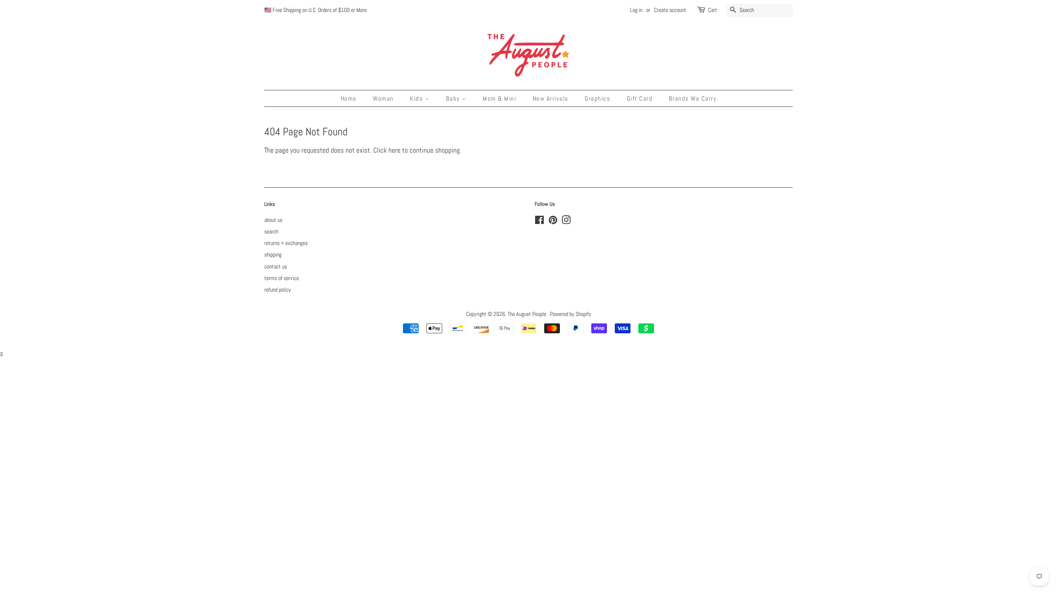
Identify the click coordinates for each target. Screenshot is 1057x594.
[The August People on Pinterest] (552, 221)
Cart (712, 10)
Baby (454, 98)
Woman (383, 98)
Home (349, 98)
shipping (273, 254)
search (271, 231)
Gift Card (640, 98)
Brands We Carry (693, 98)
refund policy (277, 289)
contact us (275, 266)
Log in (636, 10)
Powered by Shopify (570, 314)
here (395, 150)
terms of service (281, 278)
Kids (417, 98)
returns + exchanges (286, 243)
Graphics (597, 98)
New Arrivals (551, 98)
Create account (670, 10)
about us (273, 220)
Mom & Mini (499, 98)
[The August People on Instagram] (566, 221)
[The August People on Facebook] (539, 221)
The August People (527, 314)
